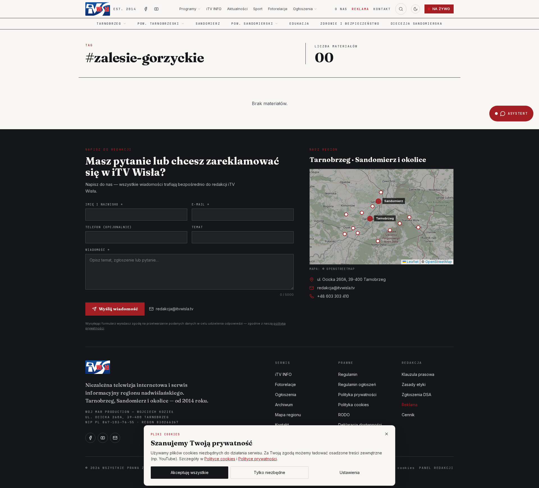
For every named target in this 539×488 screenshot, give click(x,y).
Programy (187, 8)
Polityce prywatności (257, 458)
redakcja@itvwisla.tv (174, 308)
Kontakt (381, 9)
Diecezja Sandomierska (416, 24)
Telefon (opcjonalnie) (108, 227)
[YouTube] (103, 438)
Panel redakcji (436, 468)
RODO (344, 414)
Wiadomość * (97, 250)
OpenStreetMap (438, 262)
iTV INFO (213, 8)
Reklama (360, 9)
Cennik (408, 414)
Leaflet (412, 262)
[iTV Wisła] (97, 367)
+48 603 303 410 (333, 296)
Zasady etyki (414, 384)
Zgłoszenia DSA (416, 394)
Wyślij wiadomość (118, 308)
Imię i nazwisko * (104, 204)
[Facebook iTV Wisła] (146, 9)
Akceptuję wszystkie (190, 472)
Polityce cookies (219, 458)
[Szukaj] (400, 9)
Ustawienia (350, 472)
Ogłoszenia (303, 8)
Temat (197, 227)
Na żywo (441, 9)
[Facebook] (90, 438)
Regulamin (347, 374)
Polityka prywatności (357, 394)
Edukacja (299, 24)
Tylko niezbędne (269, 472)
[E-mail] (115, 438)
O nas (341, 9)
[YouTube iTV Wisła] (156, 9)
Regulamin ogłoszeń (357, 384)
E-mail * (200, 204)
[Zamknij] (387, 434)
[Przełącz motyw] (415, 8)
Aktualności (237, 8)
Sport (257, 8)
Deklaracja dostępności (360, 424)
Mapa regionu (288, 414)
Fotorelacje (277, 8)
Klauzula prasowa (418, 374)
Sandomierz (208, 24)
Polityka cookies (353, 404)
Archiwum (284, 404)
